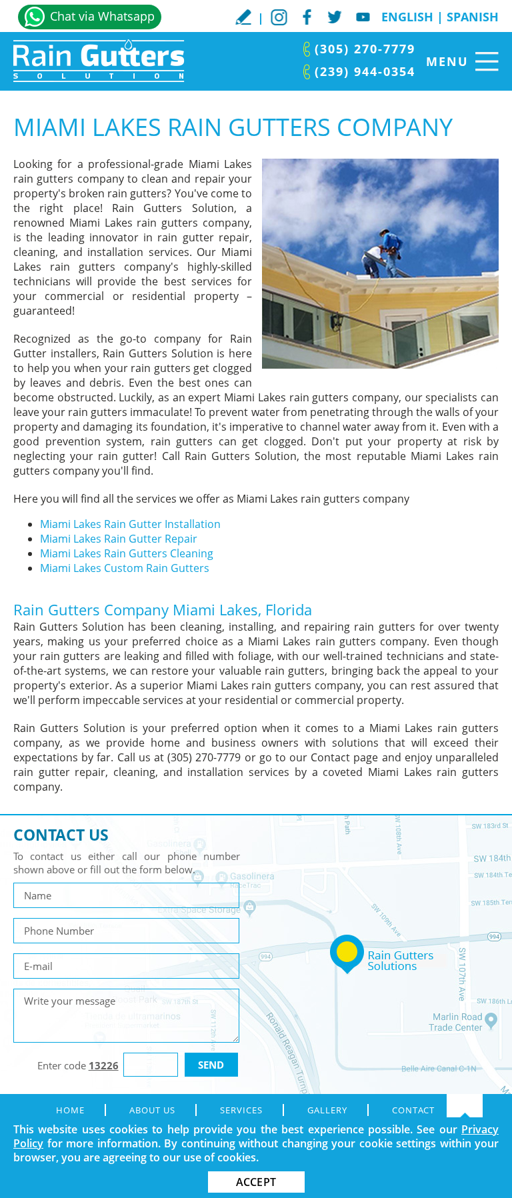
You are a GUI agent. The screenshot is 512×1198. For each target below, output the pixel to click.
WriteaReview (243, 16)
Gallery (327, 1110)
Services (241, 1110)
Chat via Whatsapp (102, 16)
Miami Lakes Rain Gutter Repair (118, 538)
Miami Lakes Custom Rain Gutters (124, 568)
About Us (152, 1110)
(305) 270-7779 (365, 49)
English (407, 17)
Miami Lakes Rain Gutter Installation (130, 524)
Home (70, 1110)
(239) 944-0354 (365, 71)
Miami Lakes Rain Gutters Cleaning (126, 553)
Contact (413, 1110)
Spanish (473, 17)
